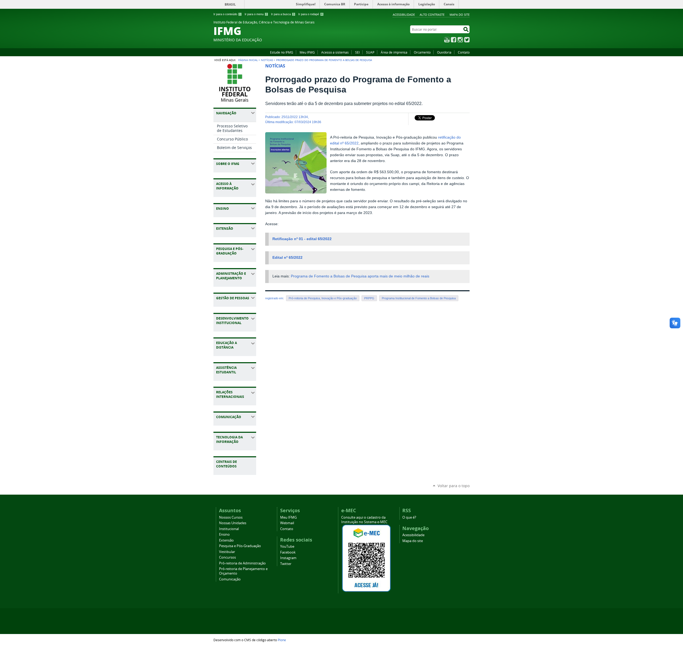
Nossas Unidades (232, 523)
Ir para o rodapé (310, 14)
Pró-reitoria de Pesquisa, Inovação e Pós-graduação (323, 298)
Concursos (227, 557)
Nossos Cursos (231, 517)
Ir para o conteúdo (227, 14)
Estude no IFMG (281, 52)
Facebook (453, 39)
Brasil (230, 4)
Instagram (460, 39)
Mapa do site (460, 15)
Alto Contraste (432, 15)
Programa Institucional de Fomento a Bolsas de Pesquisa (419, 298)
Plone (282, 640)
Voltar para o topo (454, 485)
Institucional (229, 529)
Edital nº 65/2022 (287, 258)
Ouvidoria (444, 52)
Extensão (226, 540)
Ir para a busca (282, 14)
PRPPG (369, 298)
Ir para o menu (256, 14)
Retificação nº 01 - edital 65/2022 (302, 239)
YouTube (447, 39)
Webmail (287, 523)
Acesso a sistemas (335, 52)
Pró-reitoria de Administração (242, 563)
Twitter (467, 39)
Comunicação (230, 579)
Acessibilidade (404, 15)
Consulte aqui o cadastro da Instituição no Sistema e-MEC (364, 519)
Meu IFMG (307, 52)
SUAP (370, 52)
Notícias (267, 60)
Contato (464, 52)
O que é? (409, 517)
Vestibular (227, 552)
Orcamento (422, 52)
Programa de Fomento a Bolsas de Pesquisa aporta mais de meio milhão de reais (360, 276)
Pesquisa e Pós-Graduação (240, 546)
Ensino (224, 534)
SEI (357, 52)
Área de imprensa (394, 52)
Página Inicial (248, 60)
